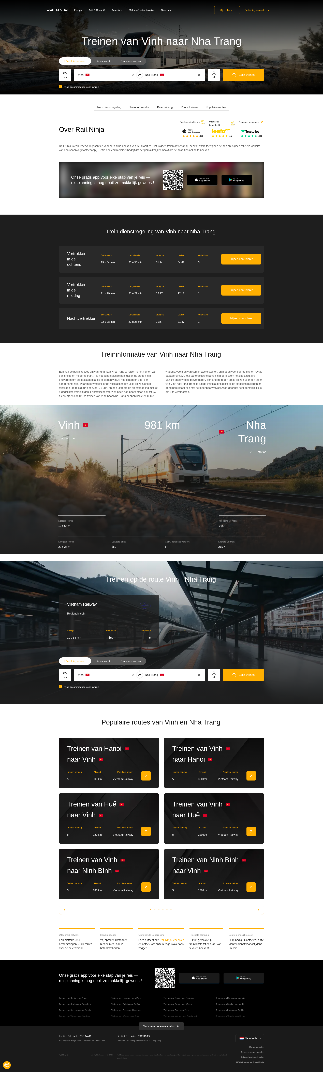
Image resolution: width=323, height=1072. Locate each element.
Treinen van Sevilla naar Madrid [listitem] (230, 1004)
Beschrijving (165, 107)
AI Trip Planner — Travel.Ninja (250, 1062)
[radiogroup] (102, 61)
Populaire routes (216, 107)
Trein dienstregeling (109, 107)
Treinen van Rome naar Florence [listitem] (179, 998)
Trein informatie (139, 107)
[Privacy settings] (7, 1065)
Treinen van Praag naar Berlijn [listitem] (230, 1010)
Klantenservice (256, 1047)
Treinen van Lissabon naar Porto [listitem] (126, 998)
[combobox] (96, 75)
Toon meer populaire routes (158, 1026)
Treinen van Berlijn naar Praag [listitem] (73, 998)
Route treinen (189, 107)
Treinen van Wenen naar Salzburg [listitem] (75, 1016)
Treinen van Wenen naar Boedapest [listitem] (180, 1016)
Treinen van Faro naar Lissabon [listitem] (126, 1010)
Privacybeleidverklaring (252, 1057)
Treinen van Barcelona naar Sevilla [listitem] (75, 1010)
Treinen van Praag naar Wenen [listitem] (178, 1004)
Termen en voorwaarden (252, 1052)
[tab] (109, 107)
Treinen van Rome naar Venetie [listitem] (230, 998)
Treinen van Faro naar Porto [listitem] (176, 1010)
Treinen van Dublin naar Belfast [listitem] (125, 1004)
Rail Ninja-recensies (172, 940)
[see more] (146, 776)
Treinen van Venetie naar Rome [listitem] (230, 1016)
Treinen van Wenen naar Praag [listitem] (125, 1016)
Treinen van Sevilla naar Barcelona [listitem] (75, 1004)
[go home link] (57, 10)
